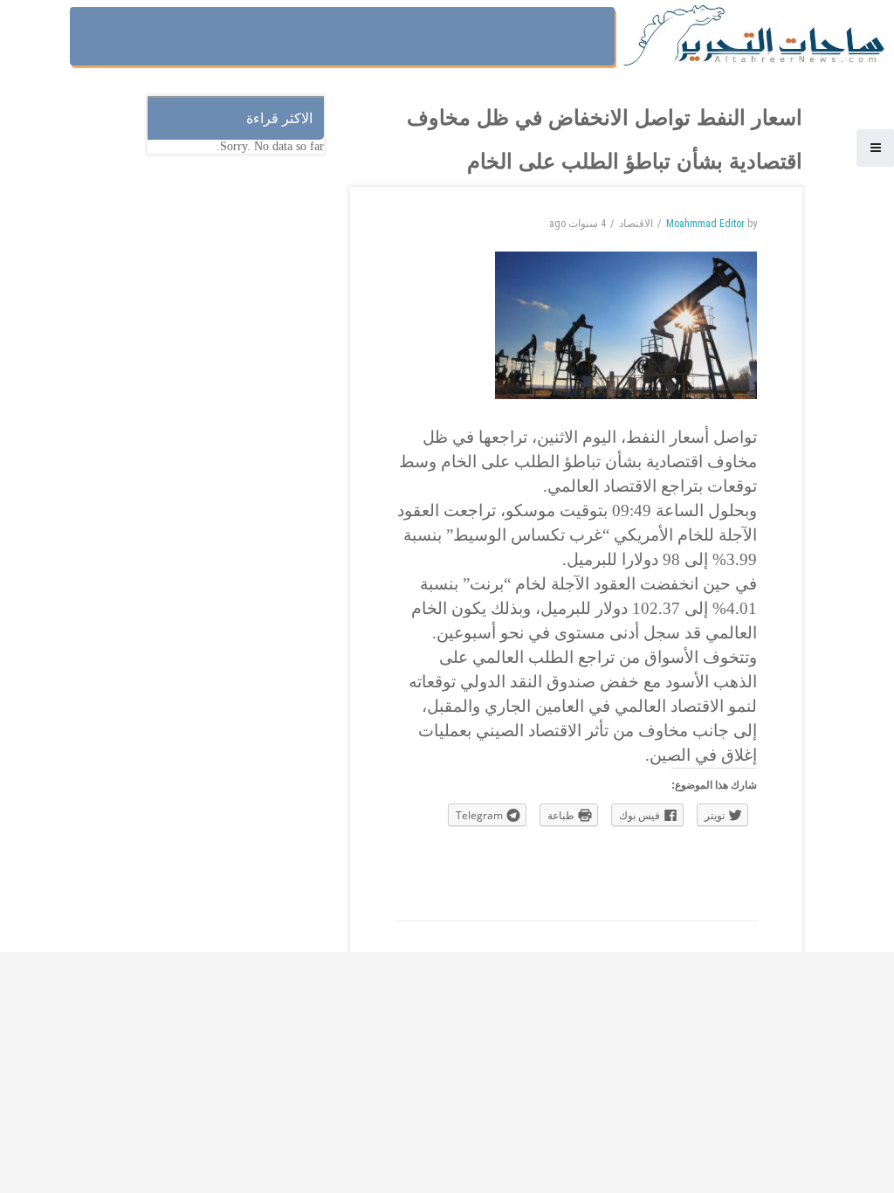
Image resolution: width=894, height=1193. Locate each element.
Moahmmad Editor (705, 223)
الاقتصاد (636, 223)
